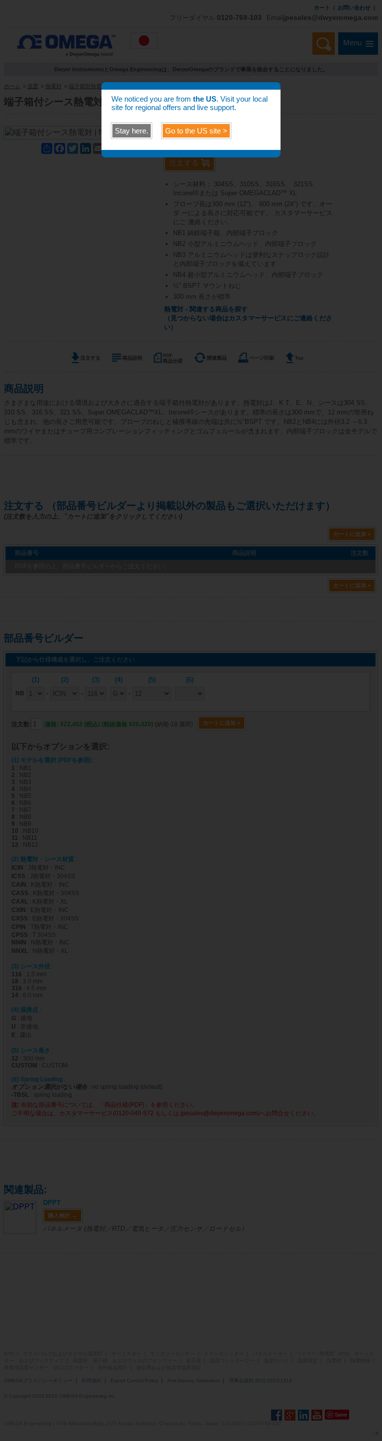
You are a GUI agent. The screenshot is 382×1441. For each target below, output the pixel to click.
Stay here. (131, 131)
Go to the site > (196, 131)
